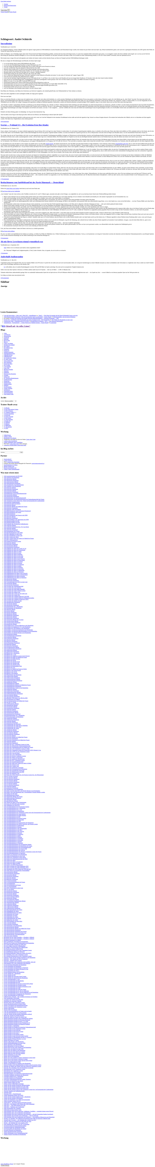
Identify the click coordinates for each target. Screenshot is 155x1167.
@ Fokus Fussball (8, 416)
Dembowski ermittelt (9, 345)
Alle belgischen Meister (10, 487)
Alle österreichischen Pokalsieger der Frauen (15, 931)
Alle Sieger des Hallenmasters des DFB (14, 772)
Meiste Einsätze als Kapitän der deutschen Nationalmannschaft (20, 1027)
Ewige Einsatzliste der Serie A (11, 970)
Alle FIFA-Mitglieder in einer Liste (13, 534)
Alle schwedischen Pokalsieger (12, 734)
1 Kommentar (4, 253)
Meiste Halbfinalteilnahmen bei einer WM (14, 1043)
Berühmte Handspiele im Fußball (12, 940)
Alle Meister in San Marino (11, 673)
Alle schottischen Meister (10, 730)
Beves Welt (7, 340)
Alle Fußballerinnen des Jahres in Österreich (15, 577)
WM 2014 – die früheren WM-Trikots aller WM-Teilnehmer (19, 1104)
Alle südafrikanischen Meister (11, 795)
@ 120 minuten (8, 426)
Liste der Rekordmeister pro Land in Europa (15, 1012)
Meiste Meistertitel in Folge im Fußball (14, 1046)
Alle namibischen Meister (10, 682)
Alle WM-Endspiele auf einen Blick (13, 921)
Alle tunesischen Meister (10, 875)
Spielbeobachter (8, 379)
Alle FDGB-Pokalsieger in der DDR (13, 532)
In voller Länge (8, 359)
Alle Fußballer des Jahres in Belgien (13, 554)
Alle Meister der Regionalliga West (13, 666)
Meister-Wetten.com (9, 466)
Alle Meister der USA (9, 667)
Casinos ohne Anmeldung (10, 441)
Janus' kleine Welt (8, 361)
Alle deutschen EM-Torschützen (12, 503)
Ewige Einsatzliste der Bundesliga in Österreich (16, 967)
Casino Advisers (8, 460)
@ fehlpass (7, 424)
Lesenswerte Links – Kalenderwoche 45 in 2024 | (16, 321)
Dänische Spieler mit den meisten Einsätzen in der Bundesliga (19, 957)
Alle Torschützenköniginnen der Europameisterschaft (17, 847)
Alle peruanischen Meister (10, 706)
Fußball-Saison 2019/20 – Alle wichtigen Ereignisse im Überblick (20, 996)
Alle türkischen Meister (10, 877)
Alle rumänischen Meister (10, 718)
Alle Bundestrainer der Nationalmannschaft (15, 498)
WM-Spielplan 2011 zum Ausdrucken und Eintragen (17, 1112)
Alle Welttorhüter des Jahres (11, 917)
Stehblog (6, 385)
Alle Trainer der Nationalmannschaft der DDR (16, 859)
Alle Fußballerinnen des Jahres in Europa (14, 576)
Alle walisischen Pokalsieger (11, 905)
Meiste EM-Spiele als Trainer (11, 1040)
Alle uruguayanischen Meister (11, 896)
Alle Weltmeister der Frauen (11, 914)
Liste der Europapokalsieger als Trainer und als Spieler (18, 1011)
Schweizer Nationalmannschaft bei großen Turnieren (17, 1079)
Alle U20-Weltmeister (9, 883)
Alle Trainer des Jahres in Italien (12, 863)
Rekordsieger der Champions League (13, 1070)
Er (4, 267)
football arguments (8, 352)
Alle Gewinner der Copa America (12, 587)
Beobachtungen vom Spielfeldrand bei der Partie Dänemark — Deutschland (32, 182)
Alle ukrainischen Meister (10, 891)
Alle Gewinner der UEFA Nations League (14, 590)
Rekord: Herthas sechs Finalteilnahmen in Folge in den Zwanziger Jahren (22, 1065)
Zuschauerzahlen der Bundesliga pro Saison (15, 1128)
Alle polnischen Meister (10, 709)
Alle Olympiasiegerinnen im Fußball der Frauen (16, 701)
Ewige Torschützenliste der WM (12, 988)
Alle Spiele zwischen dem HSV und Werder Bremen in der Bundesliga (22, 790)
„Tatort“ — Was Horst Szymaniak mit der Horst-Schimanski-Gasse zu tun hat (58, 315)
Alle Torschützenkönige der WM (12, 821)
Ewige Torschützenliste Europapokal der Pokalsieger (17, 994)
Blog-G (6, 342)
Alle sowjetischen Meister (10, 783)
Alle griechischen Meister (10, 603)
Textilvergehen (7, 387)
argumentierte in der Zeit (121, 143)
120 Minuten (7, 334)
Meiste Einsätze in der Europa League (13, 1031)
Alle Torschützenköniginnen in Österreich (14, 853)
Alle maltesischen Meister (10, 650)
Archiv (2, 401)
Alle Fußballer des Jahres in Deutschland (14, 560)
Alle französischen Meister (10, 545)
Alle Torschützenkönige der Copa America (15, 814)
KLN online (7, 365)
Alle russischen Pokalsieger (11, 722)
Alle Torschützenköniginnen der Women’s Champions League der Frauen (22, 851)
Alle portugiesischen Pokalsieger (12, 714)
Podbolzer (6, 372)
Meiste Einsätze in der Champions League (14, 1028)
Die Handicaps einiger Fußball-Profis (13, 949)
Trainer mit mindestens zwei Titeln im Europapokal (17, 1099)
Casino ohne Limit (30, 439)
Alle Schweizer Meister (10, 735)
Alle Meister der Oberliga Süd (11, 663)
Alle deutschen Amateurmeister (12, 502)
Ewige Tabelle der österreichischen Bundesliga (16, 978)
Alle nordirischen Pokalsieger (11, 690)
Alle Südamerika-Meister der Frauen (13, 796)
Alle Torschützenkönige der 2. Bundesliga (14, 808)
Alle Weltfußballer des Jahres (11, 911)
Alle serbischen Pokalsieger (11, 743)
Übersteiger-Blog (8, 391)
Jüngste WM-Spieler (9, 1008)
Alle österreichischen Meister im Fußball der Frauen (17, 928)
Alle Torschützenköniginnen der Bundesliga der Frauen (18, 846)
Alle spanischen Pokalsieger (11, 788)
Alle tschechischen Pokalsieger (12, 873)
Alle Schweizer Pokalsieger (11, 738)
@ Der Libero (7, 418)
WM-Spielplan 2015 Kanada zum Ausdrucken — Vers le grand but (21, 1115)
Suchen (2, 452)
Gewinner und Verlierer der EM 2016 (13, 999)
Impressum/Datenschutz (10, 5)
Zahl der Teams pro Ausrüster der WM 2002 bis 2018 (17, 1121)
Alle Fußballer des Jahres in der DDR (13, 557)
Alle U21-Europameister (10, 886)
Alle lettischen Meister (9, 640)
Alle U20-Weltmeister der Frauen (12, 885)
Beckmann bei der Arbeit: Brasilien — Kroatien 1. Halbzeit (19, 937)
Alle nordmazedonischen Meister (12, 692)
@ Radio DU (7, 421)
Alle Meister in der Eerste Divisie (12, 670)
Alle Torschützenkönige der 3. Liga (13, 809)
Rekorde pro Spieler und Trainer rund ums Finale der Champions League (22, 1066)
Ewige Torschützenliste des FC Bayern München (16, 991)
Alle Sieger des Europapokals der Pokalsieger (15, 769)
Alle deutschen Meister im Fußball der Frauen (15, 506)
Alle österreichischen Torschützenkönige (14, 934)
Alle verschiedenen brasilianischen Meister (15, 901)
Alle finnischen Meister (10, 542)
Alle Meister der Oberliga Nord (12, 661)
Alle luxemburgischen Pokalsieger (12, 648)
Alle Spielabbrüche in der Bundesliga (13, 789)
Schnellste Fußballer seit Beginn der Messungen (16, 1075)
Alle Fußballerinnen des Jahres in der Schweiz (15, 573)
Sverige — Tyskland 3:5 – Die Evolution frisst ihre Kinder (25, 125)
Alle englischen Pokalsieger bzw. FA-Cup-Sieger (16, 527)
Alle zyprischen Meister (10, 922)
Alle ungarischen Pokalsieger (11, 895)
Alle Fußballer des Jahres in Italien (12, 566)
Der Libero (7, 346)
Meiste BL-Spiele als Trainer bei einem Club (15, 1017)
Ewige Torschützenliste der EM (12, 982)
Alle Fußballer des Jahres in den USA (13, 556)
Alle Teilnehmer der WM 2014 (12, 805)
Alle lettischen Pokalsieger (10, 641)
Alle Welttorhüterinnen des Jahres (12, 918)
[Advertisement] (77, 24)
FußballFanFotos (8, 355)
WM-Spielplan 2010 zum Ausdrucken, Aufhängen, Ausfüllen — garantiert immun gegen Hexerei (28, 1111)
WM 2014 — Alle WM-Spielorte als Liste (14, 1105)
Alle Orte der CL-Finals (10, 702)
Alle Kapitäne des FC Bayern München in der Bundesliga (18, 625)
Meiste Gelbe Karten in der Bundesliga (14, 1041)
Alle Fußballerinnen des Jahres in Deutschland (16, 574)
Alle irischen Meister (9, 611)
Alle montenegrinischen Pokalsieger (13, 680)
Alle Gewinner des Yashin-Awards (13, 601)
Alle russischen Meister (10, 721)
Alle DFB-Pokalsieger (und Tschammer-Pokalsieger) (17, 511)
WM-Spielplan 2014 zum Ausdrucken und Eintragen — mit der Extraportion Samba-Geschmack (28, 1114)
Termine (6, 4)
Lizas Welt (6, 368)
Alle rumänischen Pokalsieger (11, 719)
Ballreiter (6, 339)
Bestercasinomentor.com (10, 467)
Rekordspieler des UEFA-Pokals (12, 1072)
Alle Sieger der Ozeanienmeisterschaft (13, 761)
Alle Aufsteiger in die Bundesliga (12, 486)
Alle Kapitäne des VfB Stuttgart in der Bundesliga (16, 628)
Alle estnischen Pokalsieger (11, 529)
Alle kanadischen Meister (10, 624)
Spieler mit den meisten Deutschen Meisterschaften (17, 1085)
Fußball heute (7, 435)
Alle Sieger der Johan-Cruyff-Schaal (13, 757)
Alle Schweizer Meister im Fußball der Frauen (15, 737)
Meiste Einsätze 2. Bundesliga (11, 1025)
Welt (5, 247)
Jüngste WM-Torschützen (10, 1009)
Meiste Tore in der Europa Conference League (16, 1059)
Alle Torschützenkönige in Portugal (13, 837)
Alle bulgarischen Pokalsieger (11, 496)
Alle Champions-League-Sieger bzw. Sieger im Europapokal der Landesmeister (24, 500)
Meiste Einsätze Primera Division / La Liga (15, 1038)
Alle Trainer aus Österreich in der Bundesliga (15, 854)
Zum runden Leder (8, 394)
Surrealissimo (6, 43)
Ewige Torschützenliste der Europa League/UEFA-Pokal (18, 983)
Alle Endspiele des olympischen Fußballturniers (16, 524)
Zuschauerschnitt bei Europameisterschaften (15, 1125)
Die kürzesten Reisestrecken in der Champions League (18, 950)
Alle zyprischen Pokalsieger (11, 924)
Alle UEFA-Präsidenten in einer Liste (13, 888)
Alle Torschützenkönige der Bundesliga (14, 811)
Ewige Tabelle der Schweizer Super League (15, 976)
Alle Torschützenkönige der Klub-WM (14, 819)
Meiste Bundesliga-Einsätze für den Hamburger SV (17, 1023)
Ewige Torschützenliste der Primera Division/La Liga (17, 986)
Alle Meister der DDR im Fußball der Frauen (15, 657)
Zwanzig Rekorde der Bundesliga (12, 1130)
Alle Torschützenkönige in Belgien (13, 827)
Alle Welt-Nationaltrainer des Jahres (13, 909)
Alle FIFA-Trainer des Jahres (11, 537)
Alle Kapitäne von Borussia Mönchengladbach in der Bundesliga (20, 631)
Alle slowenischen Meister (10, 780)
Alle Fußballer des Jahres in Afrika (13, 551)
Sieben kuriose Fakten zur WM (12, 1082)
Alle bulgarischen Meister (10, 495)
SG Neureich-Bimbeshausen (11, 378)
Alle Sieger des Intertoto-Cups (11, 773)
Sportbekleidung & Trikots (10, 465)
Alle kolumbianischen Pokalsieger (12, 635)
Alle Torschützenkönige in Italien (12, 835)
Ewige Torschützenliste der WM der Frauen (15, 989)
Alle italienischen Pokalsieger (11, 618)
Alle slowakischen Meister (10, 777)
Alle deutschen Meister (10, 505)
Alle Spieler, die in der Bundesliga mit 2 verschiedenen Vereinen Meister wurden (24, 792)
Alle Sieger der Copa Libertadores (12, 754)
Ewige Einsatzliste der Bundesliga (12, 966)
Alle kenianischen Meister (10, 634)
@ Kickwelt (7, 415)
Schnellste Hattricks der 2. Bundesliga (13, 1076)
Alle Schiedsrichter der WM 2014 (12, 727)
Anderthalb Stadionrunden (12, 257)
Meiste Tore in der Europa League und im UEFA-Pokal (18, 1060)
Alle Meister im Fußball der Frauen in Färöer (15, 669)
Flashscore (6, 350)
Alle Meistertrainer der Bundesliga (12, 674)
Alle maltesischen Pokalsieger (11, 651)
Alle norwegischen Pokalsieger (12, 696)
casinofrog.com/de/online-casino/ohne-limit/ (15, 445)
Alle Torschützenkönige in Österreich (13, 843)
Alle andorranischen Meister (11, 482)
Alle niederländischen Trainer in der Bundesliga (16, 688)
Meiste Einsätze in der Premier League (13, 1034)
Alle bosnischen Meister (10, 490)
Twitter (6, 7)
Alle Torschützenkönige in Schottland (13, 838)
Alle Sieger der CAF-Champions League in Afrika (17, 748)
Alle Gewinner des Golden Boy (12, 595)
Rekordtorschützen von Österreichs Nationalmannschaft (18, 1073)
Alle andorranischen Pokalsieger (12, 483)
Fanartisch (6, 349)
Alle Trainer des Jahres (10, 860)
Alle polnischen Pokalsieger (11, 711)
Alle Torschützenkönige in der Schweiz (14, 831)
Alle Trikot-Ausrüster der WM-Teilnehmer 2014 (16, 867)
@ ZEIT (6, 428)
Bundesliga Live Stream (10, 438)
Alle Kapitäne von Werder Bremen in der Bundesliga (17, 632)
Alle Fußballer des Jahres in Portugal (13, 567)
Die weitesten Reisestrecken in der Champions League (18, 956)
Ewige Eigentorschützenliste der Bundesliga (15, 965)
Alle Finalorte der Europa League (12, 541)
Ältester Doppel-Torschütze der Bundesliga (15, 1134)
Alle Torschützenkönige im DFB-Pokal (14, 825)
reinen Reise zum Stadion (12, 188)
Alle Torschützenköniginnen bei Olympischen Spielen (17, 844)
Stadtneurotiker (8, 384)
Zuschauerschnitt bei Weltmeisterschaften (14, 1127)
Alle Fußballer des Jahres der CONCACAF (15, 548)
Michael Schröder (8, 369)
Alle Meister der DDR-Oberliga (12, 659)
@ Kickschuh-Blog (9, 413)
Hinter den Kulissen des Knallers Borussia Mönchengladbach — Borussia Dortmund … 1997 (35, 318)
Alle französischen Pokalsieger (12, 547)
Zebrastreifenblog (8, 392)
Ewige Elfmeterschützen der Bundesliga (14, 972)
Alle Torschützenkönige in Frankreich (13, 834)
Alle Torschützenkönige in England (13, 833)
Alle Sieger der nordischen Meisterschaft (14, 759)
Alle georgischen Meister (10, 583)
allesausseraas (7, 336)
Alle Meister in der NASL (10, 672)
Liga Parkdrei (7, 366)
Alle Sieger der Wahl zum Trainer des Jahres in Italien (17, 763)
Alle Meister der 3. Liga (10, 654)
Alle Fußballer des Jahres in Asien (12, 553)
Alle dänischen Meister (10, 516)
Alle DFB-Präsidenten (9, 513)
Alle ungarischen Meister (10, 893)
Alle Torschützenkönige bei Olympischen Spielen (16, 806)
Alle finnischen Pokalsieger (11, 544)
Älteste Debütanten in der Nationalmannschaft (15, 1133)
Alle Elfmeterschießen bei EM (11, 521)
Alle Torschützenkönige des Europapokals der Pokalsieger (19, 822)
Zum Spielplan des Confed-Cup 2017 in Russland (16, 1124)
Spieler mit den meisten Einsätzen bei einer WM (16, 1086)
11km (5, 333)
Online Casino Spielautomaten (11, 469)
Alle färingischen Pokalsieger (11, 580)
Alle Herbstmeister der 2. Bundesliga (13, 606)
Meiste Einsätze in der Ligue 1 (11, 1033)
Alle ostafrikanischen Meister (11, 703)
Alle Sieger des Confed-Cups (11, 766)
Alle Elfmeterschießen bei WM (12, 522)
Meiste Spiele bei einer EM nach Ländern (14, 1052)
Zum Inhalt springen (6, 1)
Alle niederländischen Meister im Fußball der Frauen (17, 685)
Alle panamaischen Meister (11, 705)
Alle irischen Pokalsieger (10, 612)
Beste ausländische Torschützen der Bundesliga (16, 941)
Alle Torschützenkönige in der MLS (13, 830)
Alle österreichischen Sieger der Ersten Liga (15, 933)
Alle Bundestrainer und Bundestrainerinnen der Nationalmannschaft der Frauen (24, 499)
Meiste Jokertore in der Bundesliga (13, 1044)
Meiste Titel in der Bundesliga (11, 1056)
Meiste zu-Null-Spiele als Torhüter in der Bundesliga (17, 1063)
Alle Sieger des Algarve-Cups (11, 764)
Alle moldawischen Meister (11, 676)
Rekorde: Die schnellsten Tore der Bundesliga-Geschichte (18, 1067)
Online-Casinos (8, 436)
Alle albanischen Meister (10, 479)
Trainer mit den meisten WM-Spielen (13, 1098)
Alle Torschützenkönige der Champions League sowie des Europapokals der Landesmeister (27, 812)
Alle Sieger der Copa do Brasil (12, 753)
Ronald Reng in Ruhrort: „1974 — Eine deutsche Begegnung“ (47, 321)
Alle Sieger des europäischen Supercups (14, 770)
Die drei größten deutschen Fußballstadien (14, 946)
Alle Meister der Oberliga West (12, 664)
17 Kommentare (5, 179)
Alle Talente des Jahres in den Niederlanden (15, 802)
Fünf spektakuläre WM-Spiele (11, 998)
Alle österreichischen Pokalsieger (12, 930)
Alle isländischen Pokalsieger (11, 615)
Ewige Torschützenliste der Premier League (15, 985)
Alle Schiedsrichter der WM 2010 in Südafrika (16, 725)
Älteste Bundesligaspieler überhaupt (13, 1131)
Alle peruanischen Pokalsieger (11, 708)
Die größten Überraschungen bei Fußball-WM (15, 947)
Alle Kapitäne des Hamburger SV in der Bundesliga (17, 627)
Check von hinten (8, 343)
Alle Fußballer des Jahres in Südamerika (14, 570)
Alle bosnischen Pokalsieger (11, 492)
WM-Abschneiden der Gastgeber (12, 1108)
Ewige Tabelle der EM (9, 975)
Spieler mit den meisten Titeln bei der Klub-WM (16, 1088)
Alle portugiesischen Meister (11, 712)
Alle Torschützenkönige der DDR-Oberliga (15, 815)
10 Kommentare (5, 278)
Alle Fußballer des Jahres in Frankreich (14, 564)
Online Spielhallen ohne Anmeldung (13, 442)
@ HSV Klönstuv (8, 411)
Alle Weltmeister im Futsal (10, 915)
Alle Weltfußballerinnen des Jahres (13, 912)
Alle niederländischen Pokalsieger (12, 686)
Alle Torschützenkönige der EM (12, 817)
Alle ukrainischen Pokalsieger (11, 892)
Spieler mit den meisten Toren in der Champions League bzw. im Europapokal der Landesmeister (28, 1089)
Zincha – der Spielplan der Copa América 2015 (16, 1123)
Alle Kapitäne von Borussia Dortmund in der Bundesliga (18, 630)
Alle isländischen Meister (10, 614)
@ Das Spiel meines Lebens (11, 409)
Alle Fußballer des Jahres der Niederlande (14, 550)
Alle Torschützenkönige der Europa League (15, 818)
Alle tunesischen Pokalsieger (11, 876)
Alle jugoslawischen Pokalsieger (12, 622)
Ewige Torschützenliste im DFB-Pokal (14, 995)
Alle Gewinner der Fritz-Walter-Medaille (14, 589)
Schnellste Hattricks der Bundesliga (13, 1078)
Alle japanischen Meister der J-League (13, 619)
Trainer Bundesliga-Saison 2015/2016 (13, 1095)
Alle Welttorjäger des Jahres (11, 920)
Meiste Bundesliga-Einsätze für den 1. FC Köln (16, 1021)
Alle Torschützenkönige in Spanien (13, 841)
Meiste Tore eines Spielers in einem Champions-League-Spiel (19, 1057)
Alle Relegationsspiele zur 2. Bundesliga (14, 715)
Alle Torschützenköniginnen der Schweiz (14, 850)
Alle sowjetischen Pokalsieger (11, 785)
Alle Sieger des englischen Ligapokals (13, 767)
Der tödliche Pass (8, 347)
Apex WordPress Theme (7, 1164)
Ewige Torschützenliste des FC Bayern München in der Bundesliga (21, 992)
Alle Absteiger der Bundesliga (11, 477)
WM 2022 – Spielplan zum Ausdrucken (14, 1107)
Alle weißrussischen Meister (11, 906)
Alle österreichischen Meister (11, 927)
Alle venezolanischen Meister (11, 899)
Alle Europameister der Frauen (12, 531)
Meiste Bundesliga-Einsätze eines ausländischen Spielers (18, 1018)
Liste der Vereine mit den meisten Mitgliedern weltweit (18, 1014)
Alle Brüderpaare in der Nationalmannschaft (15, 493)
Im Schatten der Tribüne (10, 358)
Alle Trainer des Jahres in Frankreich (13, 862)
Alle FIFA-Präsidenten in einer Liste (13, 535)
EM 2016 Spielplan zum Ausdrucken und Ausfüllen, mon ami (19, 962)
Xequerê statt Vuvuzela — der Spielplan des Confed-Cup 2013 (20, 1120)
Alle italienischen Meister (10, 616)
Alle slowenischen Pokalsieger (11, 782)
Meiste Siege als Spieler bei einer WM (13, 1049)
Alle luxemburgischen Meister (11, 647)
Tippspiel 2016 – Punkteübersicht (12, 1094)
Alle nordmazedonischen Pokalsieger (13, 693)
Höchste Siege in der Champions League (14, 1002)
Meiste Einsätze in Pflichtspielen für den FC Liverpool (18, 1037)
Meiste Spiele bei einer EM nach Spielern (14, 1053)
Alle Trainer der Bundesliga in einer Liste (62, 319)
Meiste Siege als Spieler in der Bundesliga (14, 1050)
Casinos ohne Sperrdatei (13, 462)
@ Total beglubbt (8, 419)
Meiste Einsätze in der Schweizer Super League (16, 1036)
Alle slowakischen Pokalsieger (11, 779)
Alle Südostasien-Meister (10, 799)
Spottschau (6, 381)
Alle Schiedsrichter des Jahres (11, 728)
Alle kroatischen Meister (10, 637)
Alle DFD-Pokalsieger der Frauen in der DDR (16, 515)
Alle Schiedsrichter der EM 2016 (12, 724)
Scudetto (6, 375)
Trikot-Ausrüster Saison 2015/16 (12, 1101)
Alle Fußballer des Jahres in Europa (13, 563)
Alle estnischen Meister (10, 528)
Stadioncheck (7, 382)
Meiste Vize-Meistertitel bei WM (12, 1062)
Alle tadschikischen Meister (11, 801)
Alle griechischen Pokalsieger (11, 605)
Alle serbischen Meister (10, 741)
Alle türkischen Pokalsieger (11, 879)
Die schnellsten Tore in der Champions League (16, 954)
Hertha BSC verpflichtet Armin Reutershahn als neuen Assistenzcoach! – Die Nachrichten (27, 319)
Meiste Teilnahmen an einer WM (12, 1054)
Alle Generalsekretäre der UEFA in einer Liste (15, 582)
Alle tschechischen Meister (11, 872)
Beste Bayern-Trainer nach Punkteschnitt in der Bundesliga (19, 943)
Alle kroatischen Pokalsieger (11, 638)
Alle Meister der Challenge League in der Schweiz (17, 656)
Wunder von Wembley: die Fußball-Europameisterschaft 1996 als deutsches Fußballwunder (27, 1118)
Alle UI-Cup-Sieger (9, 889)
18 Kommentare (5, 121)
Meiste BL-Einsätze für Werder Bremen (14, 1015)
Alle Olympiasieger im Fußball (12, 699)
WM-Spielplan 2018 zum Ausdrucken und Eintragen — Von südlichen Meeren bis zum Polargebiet (29, 1117)
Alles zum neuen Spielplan (11, 936)
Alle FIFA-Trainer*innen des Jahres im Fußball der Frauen (19, 538)
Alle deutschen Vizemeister (11, 508)
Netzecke (6, 371)
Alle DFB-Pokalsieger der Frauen (12, 512)
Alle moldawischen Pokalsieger (12, 677)
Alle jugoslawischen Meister (11, 621)
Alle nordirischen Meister (10, 689)
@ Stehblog (7, 422)
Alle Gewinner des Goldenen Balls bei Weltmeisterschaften (19, 598)
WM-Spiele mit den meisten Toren (12, 1110)
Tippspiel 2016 (7, 1092)
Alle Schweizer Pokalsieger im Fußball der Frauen (17, 740)
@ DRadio (6, 408)
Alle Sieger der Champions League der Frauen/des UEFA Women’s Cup (22, 750)
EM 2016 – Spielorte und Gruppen (13, 960)
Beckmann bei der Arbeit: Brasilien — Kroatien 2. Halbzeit (19, 938)
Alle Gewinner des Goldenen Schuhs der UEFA (16, 599)
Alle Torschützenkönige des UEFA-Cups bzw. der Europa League (21, 824)
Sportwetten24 (7, 459)
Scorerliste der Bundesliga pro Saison (13, 1081)
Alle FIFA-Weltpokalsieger (11, 540)
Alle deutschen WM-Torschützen (12, 509)
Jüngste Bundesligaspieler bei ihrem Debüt (15, 1004)
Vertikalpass (7, 390)
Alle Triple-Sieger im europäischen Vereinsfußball (16, 870)
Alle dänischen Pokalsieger (11, 518)
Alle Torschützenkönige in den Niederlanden (15, 828)
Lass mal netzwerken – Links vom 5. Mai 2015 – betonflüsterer (20, 315)
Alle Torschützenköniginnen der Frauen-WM (15, 848)
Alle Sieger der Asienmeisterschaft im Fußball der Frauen (18, 747)
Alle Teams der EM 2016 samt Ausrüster (14, 804)
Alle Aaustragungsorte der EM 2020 (13, 476)
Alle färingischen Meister (10, 579)
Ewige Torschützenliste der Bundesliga (14, 980)
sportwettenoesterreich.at (38, 463)
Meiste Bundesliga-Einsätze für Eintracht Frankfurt (17, 1024)
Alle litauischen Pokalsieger (11, 645)
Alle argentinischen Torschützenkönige (14, 484)
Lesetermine (53, 322)
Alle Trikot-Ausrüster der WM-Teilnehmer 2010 (16, 866)
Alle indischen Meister (9, 609)
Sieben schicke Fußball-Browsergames (14, 1083)
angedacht (6, 337)
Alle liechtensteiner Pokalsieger (12, 643)
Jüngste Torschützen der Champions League (15, 1007)
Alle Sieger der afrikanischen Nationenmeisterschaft (17, 746)
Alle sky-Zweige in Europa (11, 776)
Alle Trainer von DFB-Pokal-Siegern (13, 864)
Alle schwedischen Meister (11, 732)
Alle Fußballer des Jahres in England (13, 561)
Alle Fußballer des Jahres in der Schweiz (14, 558)
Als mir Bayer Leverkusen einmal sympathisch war (22, 241)
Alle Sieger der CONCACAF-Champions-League (17, 751)
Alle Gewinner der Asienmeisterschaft (13, 586)
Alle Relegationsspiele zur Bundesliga (13, 717)
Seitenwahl (7, 376)
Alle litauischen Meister (10, 644)
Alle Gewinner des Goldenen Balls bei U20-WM (16, 596)
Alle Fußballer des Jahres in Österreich (14, 572)
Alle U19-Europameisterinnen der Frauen (14, 882)
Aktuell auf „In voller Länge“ (18, 326)
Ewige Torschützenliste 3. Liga (12, 979)
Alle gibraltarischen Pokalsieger (12, 602)
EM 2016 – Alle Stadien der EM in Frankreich (16, 959)
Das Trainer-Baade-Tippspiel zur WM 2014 (15, 944)
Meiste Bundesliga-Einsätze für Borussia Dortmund (17, 1020)
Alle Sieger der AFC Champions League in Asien (16, 744)
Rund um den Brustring (10, 374)
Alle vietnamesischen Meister (11, 902)
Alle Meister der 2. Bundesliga (11, 653)
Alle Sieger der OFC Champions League (14, 760)
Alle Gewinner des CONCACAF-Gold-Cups (15, 593)
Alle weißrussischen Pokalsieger (12, 908)
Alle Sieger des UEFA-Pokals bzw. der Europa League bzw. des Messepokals (24, 775)
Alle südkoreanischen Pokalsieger (12, 798)
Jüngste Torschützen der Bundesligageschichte (16, 1005)
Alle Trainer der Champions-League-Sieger (15, 857)
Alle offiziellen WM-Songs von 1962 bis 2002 (16, 698)
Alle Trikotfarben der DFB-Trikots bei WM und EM (17, 869)
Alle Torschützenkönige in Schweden (13, 840)
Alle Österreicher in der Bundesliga (13, 925)
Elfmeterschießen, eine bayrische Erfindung (64, 317)
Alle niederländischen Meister (11, 683)
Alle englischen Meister (10, 525)
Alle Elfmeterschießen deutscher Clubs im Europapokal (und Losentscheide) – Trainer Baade (27, 317)
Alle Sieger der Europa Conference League (15, 756)
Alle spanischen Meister (10, 786)
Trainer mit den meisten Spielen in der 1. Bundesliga (17, 1096)
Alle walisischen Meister (10, 904)
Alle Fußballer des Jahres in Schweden (14, 569)
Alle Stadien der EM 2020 (10, 793)
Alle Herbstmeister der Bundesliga (12, 608)
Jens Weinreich (8, 362)
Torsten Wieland (8, 388)
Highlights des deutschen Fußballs (12, 1001)
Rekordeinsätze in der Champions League (14, 1069)
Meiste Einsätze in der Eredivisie (12, 1030)
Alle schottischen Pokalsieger (11, 731)
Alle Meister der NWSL (10, 660)
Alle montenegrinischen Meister (12, 679)
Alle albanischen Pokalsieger (11, 480)
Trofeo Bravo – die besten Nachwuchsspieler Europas (17, 1102)
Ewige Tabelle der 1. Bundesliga (12, 973)
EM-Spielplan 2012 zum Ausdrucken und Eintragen (17, 963)
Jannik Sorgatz (49, 143)
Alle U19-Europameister (10, 880)
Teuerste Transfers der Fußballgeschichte (14, 1091)
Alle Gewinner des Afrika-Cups (12, 592)
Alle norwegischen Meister (11, 695)
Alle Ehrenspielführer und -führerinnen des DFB (16, 519)
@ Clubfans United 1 (9, 412)
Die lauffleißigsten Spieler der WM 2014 (14, 951)
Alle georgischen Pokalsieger (11, 585)
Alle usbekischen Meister (10, 898)
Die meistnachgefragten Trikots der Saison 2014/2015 (17, 953)
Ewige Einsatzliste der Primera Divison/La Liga (16, 969)
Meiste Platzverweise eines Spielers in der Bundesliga (17, 1047)
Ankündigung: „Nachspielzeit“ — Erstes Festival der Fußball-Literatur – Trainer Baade (26, 322)
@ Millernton (7, 425)
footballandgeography (9, 353)
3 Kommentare (4, 238)
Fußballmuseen (8, 356)
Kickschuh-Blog (8, 363)
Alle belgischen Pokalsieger (11, 489)
